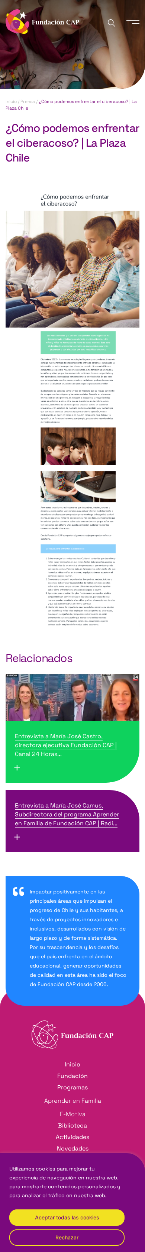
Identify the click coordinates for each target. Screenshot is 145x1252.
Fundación (72, 1076)
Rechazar (66, 1237)
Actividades (72, 1137)
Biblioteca (72, 1125)
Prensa (27, 101)
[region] (72, 1202)
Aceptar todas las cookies (67, 1217)
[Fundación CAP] (42, 21)
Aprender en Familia (72, 1101)
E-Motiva (73, 1114)
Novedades (72, 1148)
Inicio (11, 101)
